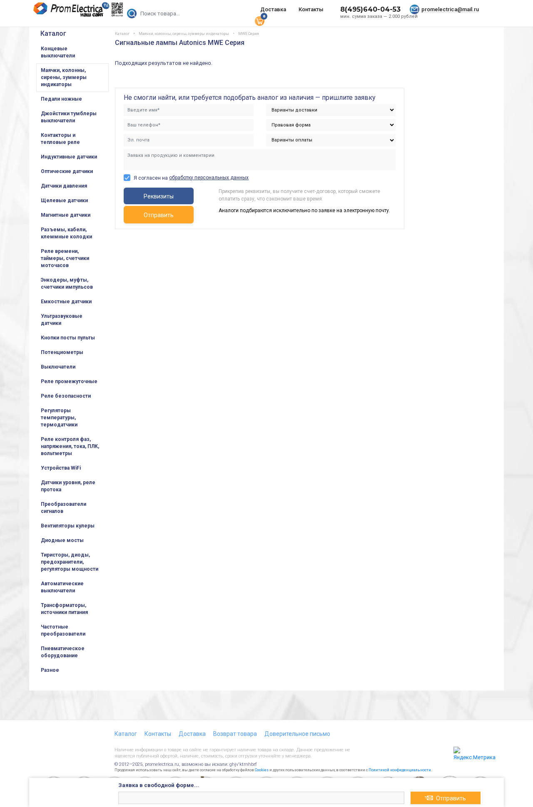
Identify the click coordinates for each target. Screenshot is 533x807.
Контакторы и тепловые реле (60, 138)
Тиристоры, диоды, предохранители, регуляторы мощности (69, 562)
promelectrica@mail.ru (450, 9)
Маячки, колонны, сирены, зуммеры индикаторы (64, 77)
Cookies (262, 770)
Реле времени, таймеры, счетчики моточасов (65, 258)
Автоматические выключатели (62, 587)
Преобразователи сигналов (63, 507)
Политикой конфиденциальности (400, 770)
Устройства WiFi (61, 468)
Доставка (273, 9)
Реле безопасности (66, 396)
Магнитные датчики (65, 215)
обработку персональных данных (209, 178)
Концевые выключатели (58, 52)
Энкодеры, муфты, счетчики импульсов (67, 283)
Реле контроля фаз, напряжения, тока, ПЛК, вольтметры (70, 446)
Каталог (53, 33)
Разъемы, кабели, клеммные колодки (66, 233)
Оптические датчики (67, 171)
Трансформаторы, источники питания (64, 608)
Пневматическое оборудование (63, 652)
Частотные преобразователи (63, 630)
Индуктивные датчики (69, 157)
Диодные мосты (62, 540)
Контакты (311, 9)
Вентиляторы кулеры (68, 526)
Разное (50, 670)
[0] (259, 20)
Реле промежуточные (69, 381)
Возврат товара (235, 733)
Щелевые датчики (64, 200)
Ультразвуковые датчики (61, 319)
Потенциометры (62, 352)
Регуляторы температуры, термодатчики (59, 418)
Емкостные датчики (66, 301)
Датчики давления (64, 186)
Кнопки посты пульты (68, 338)
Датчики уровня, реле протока (68, 486)
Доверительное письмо (297, 733)
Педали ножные (61, 99)
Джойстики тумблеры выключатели (69, 117)
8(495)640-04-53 (370, 9)
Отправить (159, 215)
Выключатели (58, 367)
